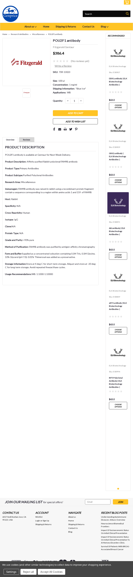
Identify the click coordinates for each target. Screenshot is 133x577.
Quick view (118, 61)
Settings (11, 572)
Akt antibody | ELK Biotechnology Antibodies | (117, 231)
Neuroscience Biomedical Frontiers (112, 525)
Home (46, 26)
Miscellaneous (38, 34)
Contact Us (88, 26)
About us (29, 26)
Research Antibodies (20, 34)
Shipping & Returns (66, 26)
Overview (10, 140)
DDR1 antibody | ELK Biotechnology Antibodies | (118, 81)
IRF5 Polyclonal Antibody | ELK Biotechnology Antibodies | (116, 382)
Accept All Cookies (51, 572)
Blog (103, 26)
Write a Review (63, 65)
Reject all (28, 572)
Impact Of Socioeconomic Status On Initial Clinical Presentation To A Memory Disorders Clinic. (115, 540)
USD (24, 2)
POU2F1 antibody (55, 34)
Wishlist (38, 517)
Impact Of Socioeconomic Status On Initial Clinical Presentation (115, 531)
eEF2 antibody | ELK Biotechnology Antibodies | (118, 306)
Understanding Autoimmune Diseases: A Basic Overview (113, 518)
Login (106, 2)
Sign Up (117, 2)
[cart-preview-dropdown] (126, 2)
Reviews (26, 140)
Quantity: (58, 100)
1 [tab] (118, 489)
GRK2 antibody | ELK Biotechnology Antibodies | (117, 156)
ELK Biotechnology (117, 66)
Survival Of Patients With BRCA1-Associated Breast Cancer (115, 548)
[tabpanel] (118, 76)
